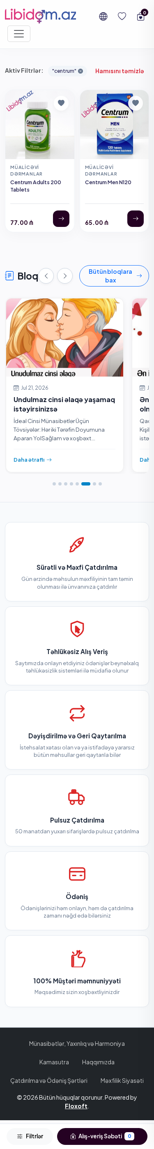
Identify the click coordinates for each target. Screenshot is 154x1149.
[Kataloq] (18, 33)
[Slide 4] (71, 483)
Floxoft (76, 1106)
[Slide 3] (65, 483)
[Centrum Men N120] (135, 218)
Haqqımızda (98, 1062)
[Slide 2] (60, 483)
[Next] (65, 276)
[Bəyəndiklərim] (122, 16)
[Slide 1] (54, 483)
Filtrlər (34, 1136)
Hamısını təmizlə (119, 70)
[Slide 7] (94, 483)
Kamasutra (54, 1062)
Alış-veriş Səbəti (104, 1136)
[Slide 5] (77, 483)
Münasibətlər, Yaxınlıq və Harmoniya (77, 1043)
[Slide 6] (85, 483)
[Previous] (46, 276)
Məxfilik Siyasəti (122, 1080)
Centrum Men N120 (108, 182)
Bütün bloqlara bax (110, 276)
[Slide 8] (100, 483)
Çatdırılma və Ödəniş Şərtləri (48, 1080)
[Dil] (103, 16)
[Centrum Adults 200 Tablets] (61, 218)
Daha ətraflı (29, 459)
